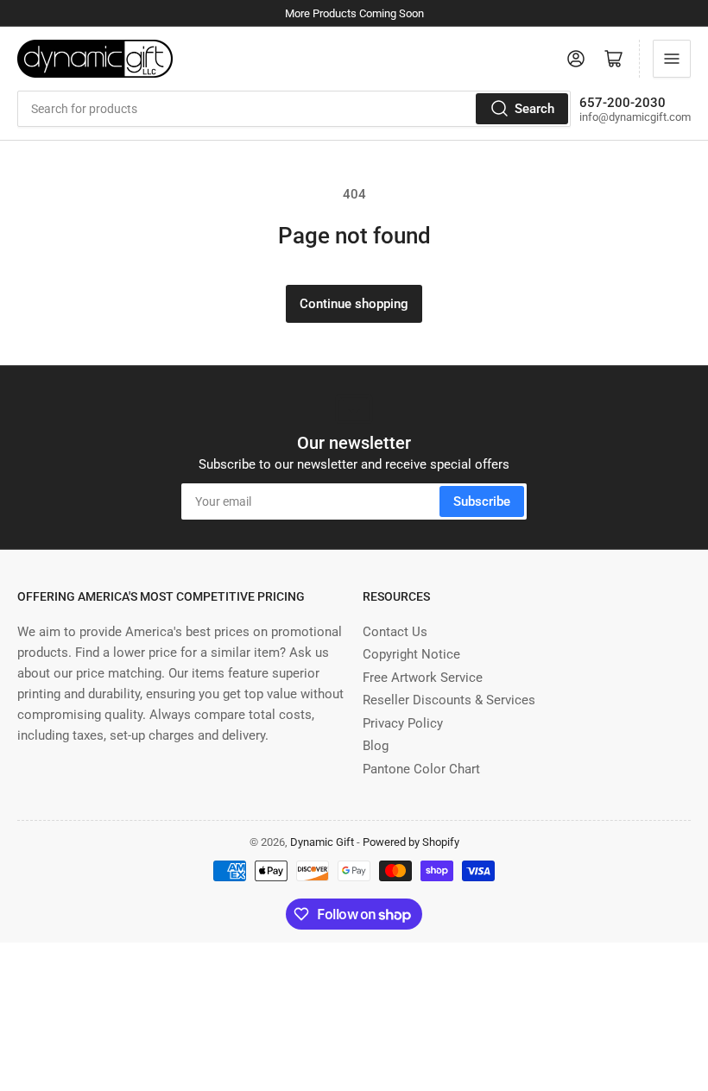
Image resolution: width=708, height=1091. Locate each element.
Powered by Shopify (411, 842)
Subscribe (481, 501)
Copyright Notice (411, 654)
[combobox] (294, 109)
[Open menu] (672, 59)
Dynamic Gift (322, 842)
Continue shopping (354, 304)
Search (534, 109)
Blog (376, 746)
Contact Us (395, 632)
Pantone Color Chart (421, 769)
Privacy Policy (403, 723)
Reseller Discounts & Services (449, 700)
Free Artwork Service (423, 677)
